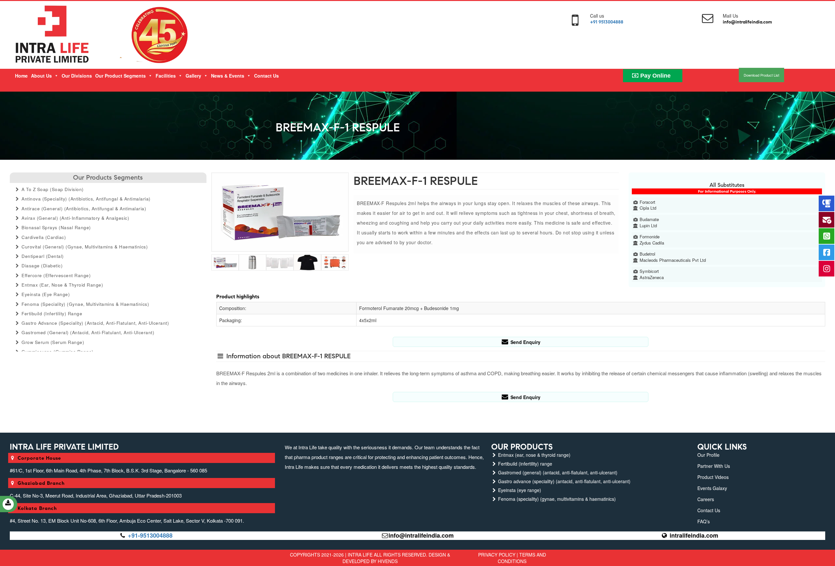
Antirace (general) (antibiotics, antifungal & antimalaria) (83, 208)
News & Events (227, 75)
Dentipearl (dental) (42, 256)
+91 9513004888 (606, 22)
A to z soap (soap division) (52, 189)
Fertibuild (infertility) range (51, 313)
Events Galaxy (712, 488)
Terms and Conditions (522, 557)
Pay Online (655, 75)
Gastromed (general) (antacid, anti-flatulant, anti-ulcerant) (87, 332)
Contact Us (266, 75)
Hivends (388, 561)
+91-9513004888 (150, 535)
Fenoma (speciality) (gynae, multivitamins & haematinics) (84, 304)
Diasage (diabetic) (41, 265)
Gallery (193, 75)
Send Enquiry (524, 342)
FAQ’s (703, 521)
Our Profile (708, 455)
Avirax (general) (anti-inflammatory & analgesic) (74, 218)
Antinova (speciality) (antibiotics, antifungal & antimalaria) (85, 199)
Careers (705, 499)
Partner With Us (713, 466)
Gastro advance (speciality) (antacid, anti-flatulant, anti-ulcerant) (94, 323)
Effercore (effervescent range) (55, 275)
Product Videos (713, 477)
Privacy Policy (496, 554)
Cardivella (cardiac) (43, 237)
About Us (41, 75)
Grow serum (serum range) (52, 342)
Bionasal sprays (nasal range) (55, 227)
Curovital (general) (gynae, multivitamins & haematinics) (84, 247)
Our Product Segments (120, 75)
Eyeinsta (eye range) (45, 294)
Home (21, 75)
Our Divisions (77, 75)
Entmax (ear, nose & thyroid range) (61, 285)
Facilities (166, 75)
